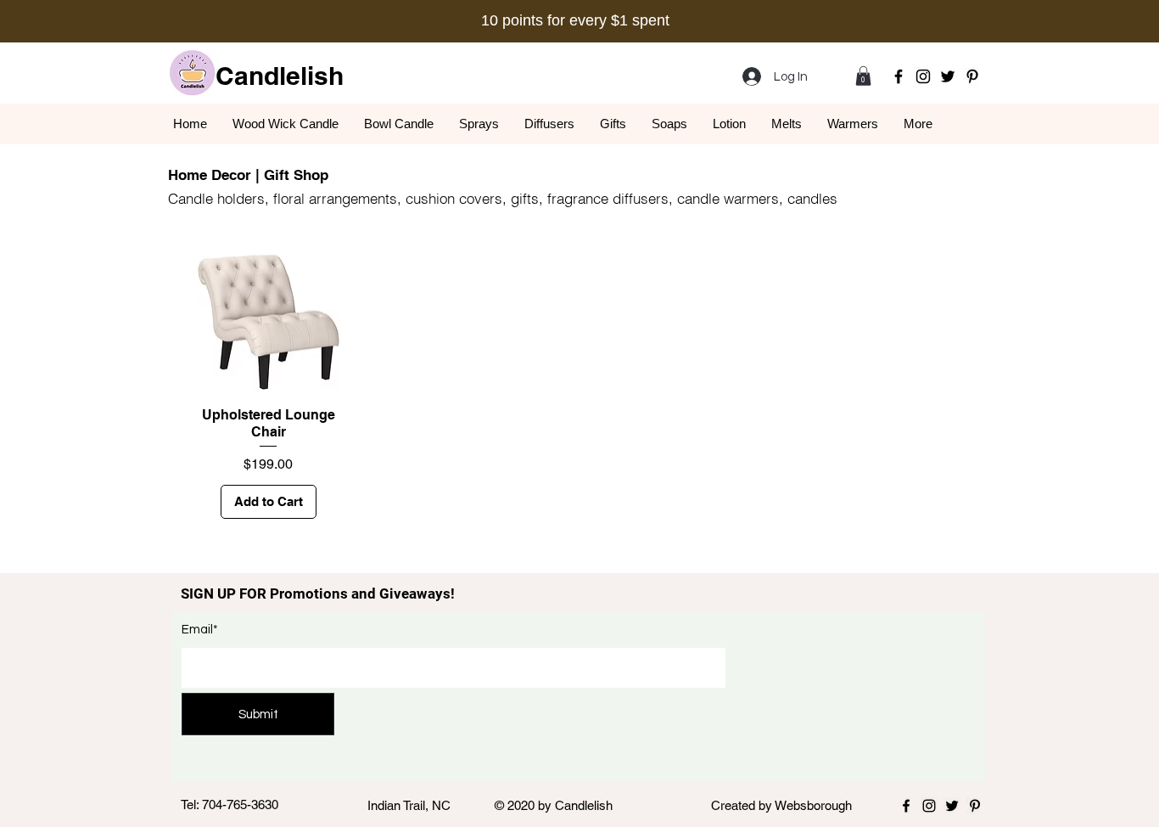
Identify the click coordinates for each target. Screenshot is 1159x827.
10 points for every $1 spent (575, 20)
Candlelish (280, 75)
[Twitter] (947, 76)
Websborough (813, 805)
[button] (863, 76)
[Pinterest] (972, 76)
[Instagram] (923, 76)
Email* (200, 629)
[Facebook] (898, 76)
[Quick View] (268, 322)
